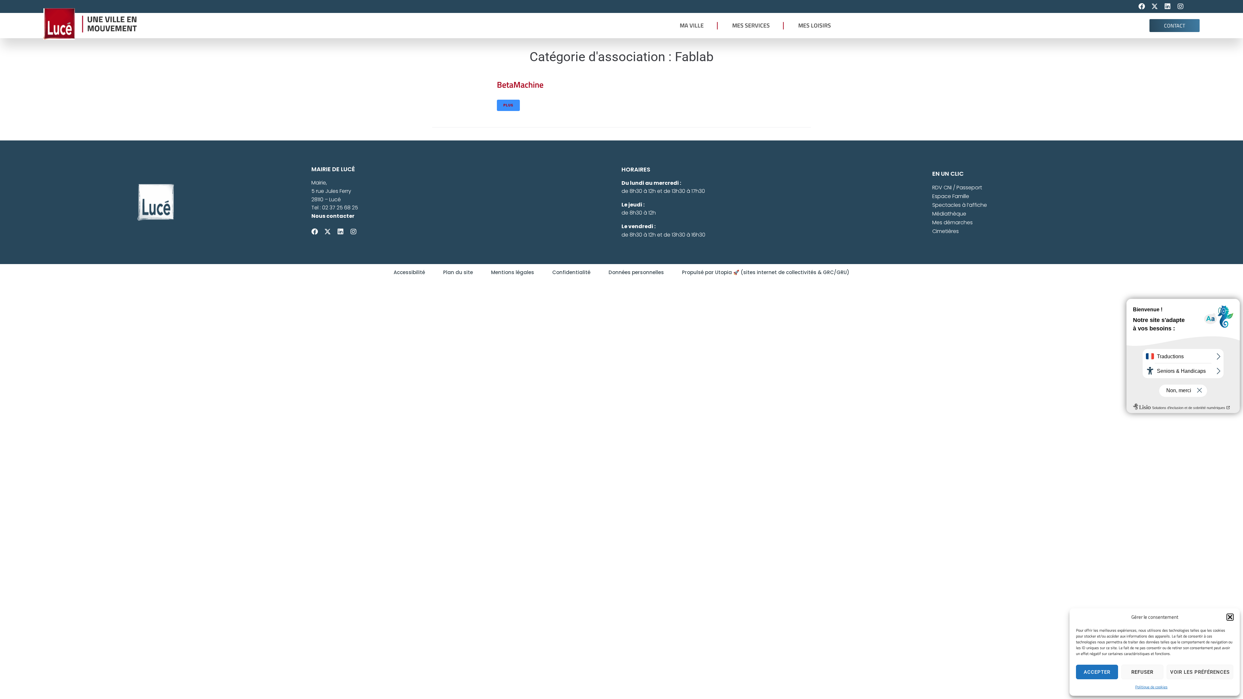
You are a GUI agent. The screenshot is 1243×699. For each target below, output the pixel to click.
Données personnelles (636, 272)
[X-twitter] (1154, 6)
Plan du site (458, 272)
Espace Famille (950, 196)
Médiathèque (949, 213)
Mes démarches (952, 222)
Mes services (751, 25)
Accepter (1097, 672)
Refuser (1142, 672)
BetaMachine (520, 84)
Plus (508, 105)
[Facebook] (1141, 6)
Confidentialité (571, 272)
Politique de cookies (1151, 687)
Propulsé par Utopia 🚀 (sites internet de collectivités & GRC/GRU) (765, 272)
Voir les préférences (1200, 672)
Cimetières (945, 231)
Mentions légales (512, 272)
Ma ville (692, 25)
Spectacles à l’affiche (959, 205)
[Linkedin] (1167, 6)
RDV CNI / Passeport (957, 187)
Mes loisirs (814, 25)
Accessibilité (409, 272)
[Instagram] (1180, 6)
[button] (1230, 617)
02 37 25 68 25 (340, 207)
